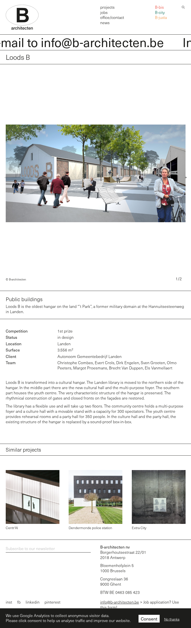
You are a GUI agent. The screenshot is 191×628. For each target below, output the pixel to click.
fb (19, 602)
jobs (104, 12)
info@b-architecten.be (119, 602)
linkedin (33, 602)
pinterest (52, 602)
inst (9, 602)
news (105, 22)
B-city (160, 12)
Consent (149, 619)
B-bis (159, 7)
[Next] (184, 177)
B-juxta (161, 17)
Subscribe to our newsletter (30, 548)
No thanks (172, 619)
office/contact (112, 17)
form (112, 607)
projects (107, 7)
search (183, 7)
